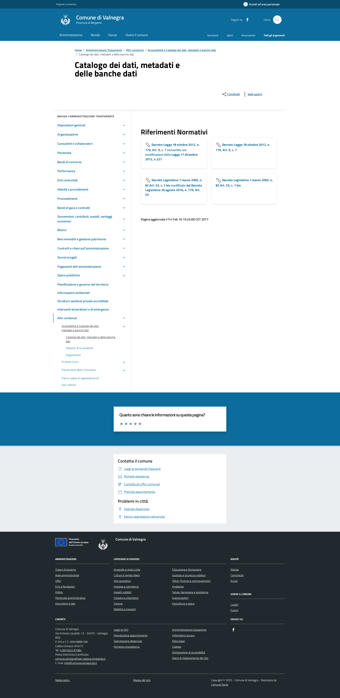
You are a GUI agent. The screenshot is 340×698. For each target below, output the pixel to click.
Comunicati (237, 575)
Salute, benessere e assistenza (190, 592)
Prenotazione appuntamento (131, 635)
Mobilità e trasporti (125, 609)
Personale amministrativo (70, 598)
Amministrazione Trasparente (104, 50)
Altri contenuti (135, 50)
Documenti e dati (65, 603)
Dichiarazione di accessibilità (188, 652)
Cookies (176, 647)
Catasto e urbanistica (126, 598)
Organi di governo (65, 569)
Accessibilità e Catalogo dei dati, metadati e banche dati (182, 50)
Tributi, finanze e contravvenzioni (191, 581)
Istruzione (212, 35)
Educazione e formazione (186, 569)
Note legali (178, 641)
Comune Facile (219, 684)
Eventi (234, 610)
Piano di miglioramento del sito (190, 658)
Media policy (62, 680)
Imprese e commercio (126, 586)
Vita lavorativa (122, 581)
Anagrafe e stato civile (127, 569)
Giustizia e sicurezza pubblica (189, 575)
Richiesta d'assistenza (127, 647)
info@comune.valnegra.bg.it (80, 663)
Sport (230, 35)
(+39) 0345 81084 (71, 650)
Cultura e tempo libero (127, 575)
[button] (261, 4)
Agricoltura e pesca (183, 603)
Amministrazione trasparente (189, 630)
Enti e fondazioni (65, 586)
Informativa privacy (183, 635)
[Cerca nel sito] (277, 19)
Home (78, 50)
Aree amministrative (67, 575)
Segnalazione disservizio (128, 641)
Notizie (235, 569)
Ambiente (178, 586)
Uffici (58, 581)
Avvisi (234, 581)
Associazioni (248, 35)
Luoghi (234, 604)
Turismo (118, 603)
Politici (59, 592)
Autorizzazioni (180, 598)
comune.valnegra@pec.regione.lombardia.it (80, 659)
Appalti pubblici (122, 592)
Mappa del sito (141, 680)
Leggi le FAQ (121, 630)
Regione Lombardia (66, 4)
